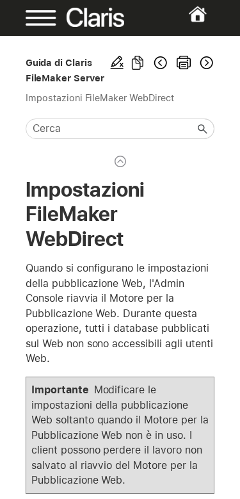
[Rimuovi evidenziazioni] (117, 62)
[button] (202, 129)
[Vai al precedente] (160, 62)
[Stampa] (183, 62)
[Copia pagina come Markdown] (137, 62)
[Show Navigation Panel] (34, 18)
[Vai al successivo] (205, 62)
